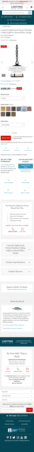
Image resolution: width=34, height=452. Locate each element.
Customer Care (6, 396)
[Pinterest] (8, 437)
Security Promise (9, 424)
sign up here (11, 166)
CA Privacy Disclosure (24, 421)
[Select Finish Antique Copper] (8, 109)
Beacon (29, 171)
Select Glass (4, 121)
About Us (4, 400)
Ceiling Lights (6, 26)
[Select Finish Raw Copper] (29, 109)
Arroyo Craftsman (7, 35)
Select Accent (5, 94)
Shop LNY (5, 392)
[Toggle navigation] (3, 7)
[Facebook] (10, 437)
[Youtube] (22, 437)
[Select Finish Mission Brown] (19, 109)
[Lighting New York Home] (17, 7)
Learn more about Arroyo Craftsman (13, 325)
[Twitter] (13, 437)
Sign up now (24, 1)
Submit (29, 409)
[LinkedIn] (25, 437)
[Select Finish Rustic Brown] (3, 114)
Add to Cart (6, 138)
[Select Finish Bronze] (13, 109)
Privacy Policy (9, 421)
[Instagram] (18, 437)
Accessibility (24, 424)
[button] (6, 149)
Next (32, 62)
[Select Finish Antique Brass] (3, 109)
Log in (2, 164)
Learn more (4, 144)
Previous (2, 62)
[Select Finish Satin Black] (8, 114)
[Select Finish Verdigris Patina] (13, 114)
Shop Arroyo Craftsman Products (12, 328)
